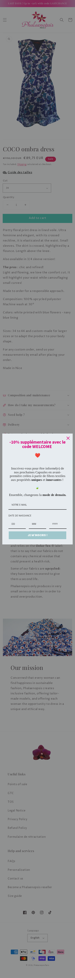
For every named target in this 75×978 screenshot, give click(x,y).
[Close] (68, 438)
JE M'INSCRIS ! (38, 535)
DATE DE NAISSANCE (19, 515)
